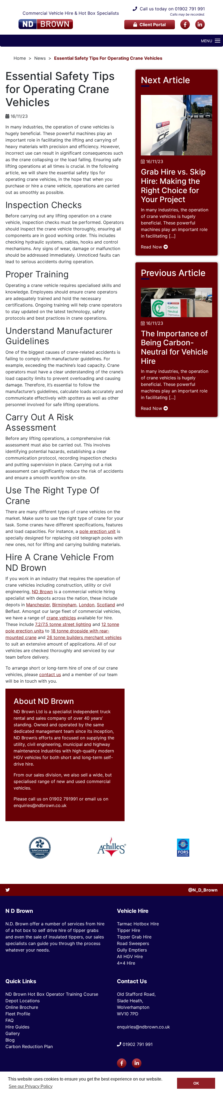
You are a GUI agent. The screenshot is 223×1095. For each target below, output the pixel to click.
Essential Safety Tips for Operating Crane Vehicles (108, 58)
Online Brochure (21, 1007)
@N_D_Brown (203, 890)
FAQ (9, 1020)
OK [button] (196, 1083)
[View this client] (40, 847)
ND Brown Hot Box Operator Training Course (51, 994)
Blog (10, 1040)
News (40, 58)
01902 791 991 (190, 8)
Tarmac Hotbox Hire (138, 923)
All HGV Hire (130, 956)
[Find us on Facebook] (185, 24)
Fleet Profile (17, 1013)
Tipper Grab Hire (134, 937)
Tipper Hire (128, 930)
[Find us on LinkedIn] (200, 24)
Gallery (12, 1033)
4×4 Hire (126, 963)
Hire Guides (17, 1027)
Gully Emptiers (132, 950)
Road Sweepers (133, 943)
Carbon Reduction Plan (29, 1046)
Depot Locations (22, 1000)
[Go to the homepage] (45, 24)
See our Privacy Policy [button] (30, 1086)
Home (20, 58)
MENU (206, 40)
